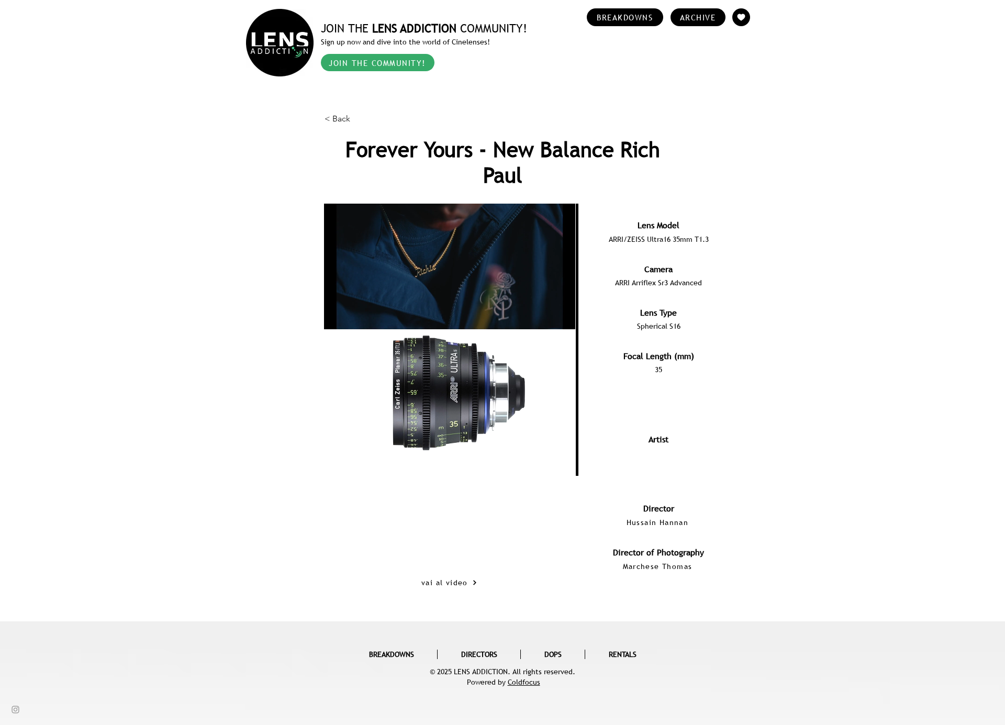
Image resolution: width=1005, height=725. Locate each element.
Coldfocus (524, 682)
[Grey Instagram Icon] (15, 710)
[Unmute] (355, 441)
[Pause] (337, 441)
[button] (359, 118)
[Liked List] (741, 17)
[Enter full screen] (561, 441)
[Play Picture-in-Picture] (543, 441)
